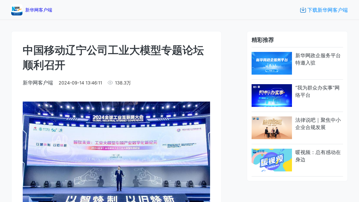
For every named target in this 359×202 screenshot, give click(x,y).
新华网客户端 (38, 83)
